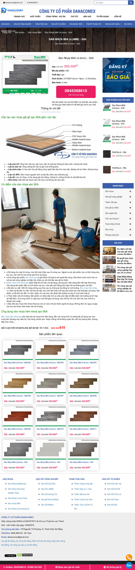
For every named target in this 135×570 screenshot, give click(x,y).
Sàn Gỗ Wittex (47, 504)
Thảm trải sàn (41, 24)
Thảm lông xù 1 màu (83, 488)
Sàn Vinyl (128, 24)
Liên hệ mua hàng (76, 92)
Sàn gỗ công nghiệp (22, 24)
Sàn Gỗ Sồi (112, 504)
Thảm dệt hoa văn (82, 494)
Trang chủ (19, 16)
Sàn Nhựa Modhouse (17, 483)
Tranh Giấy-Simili (112, 24)
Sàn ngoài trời (76, 24)
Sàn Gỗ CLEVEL (48, 483)
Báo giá (87, 16)
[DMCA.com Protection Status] (25, 554)
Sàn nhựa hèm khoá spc (11, 316)
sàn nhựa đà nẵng (23, 540)
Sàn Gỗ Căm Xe (114, 483)
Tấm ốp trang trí (93, 24)
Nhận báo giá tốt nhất (68, 567)
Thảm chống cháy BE (83, 483)
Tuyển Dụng (103, 16)
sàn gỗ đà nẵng (8, 540)
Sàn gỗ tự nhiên (58, 24)
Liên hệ (117, 16)
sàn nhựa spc (31, 277)
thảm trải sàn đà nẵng (41, 540)
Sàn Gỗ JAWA (47, 488)
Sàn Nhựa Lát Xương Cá (18, 508)
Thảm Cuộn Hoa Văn (83, 499)
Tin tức (74, 16)
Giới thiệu (35, 16)
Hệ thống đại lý (113, 567)
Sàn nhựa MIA (14, 503)
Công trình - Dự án (55, 16)
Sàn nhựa (5, 24)
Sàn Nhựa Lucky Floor (17, 498)
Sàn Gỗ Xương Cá (49, 494)
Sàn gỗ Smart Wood (49, 499)
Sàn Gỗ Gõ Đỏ (113, 488)
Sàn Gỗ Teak (113, 499)
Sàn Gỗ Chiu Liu (114, 494)
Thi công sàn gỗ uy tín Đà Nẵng (23, 544)
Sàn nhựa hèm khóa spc (18, 282)
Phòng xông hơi (8, 31)
